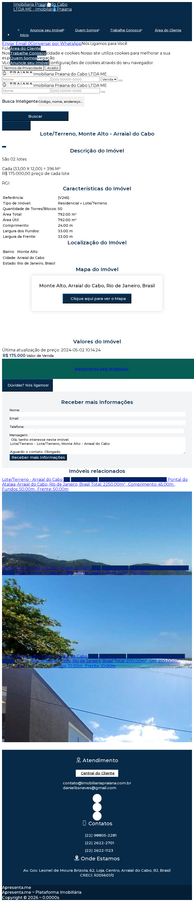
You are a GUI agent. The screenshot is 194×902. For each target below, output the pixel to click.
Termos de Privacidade (23, 68)
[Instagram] (97, 798)
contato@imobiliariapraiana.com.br (97, 783)
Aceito (52, 68)
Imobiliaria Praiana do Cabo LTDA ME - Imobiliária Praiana (42, 7)
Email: (14, 418)
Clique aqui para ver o (98, 298)
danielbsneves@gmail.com (89, 787)
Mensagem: (19, 435)
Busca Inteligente (20, 101)
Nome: (15, 410)
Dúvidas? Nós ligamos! (28, 385)
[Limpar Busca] (16, 126)
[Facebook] (97, 807)
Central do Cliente (97, 773)
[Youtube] (97, 816)
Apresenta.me (16, 887)
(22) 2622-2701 (99, 842)
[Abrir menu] (1, 43)
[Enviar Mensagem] (103, 92)
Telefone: (17, 427)
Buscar (35, 116)
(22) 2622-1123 (99, 850)
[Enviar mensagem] (120, 80)
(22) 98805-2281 (101, 835)
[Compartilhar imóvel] (4, 146)
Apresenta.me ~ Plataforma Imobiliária (42, 892)
